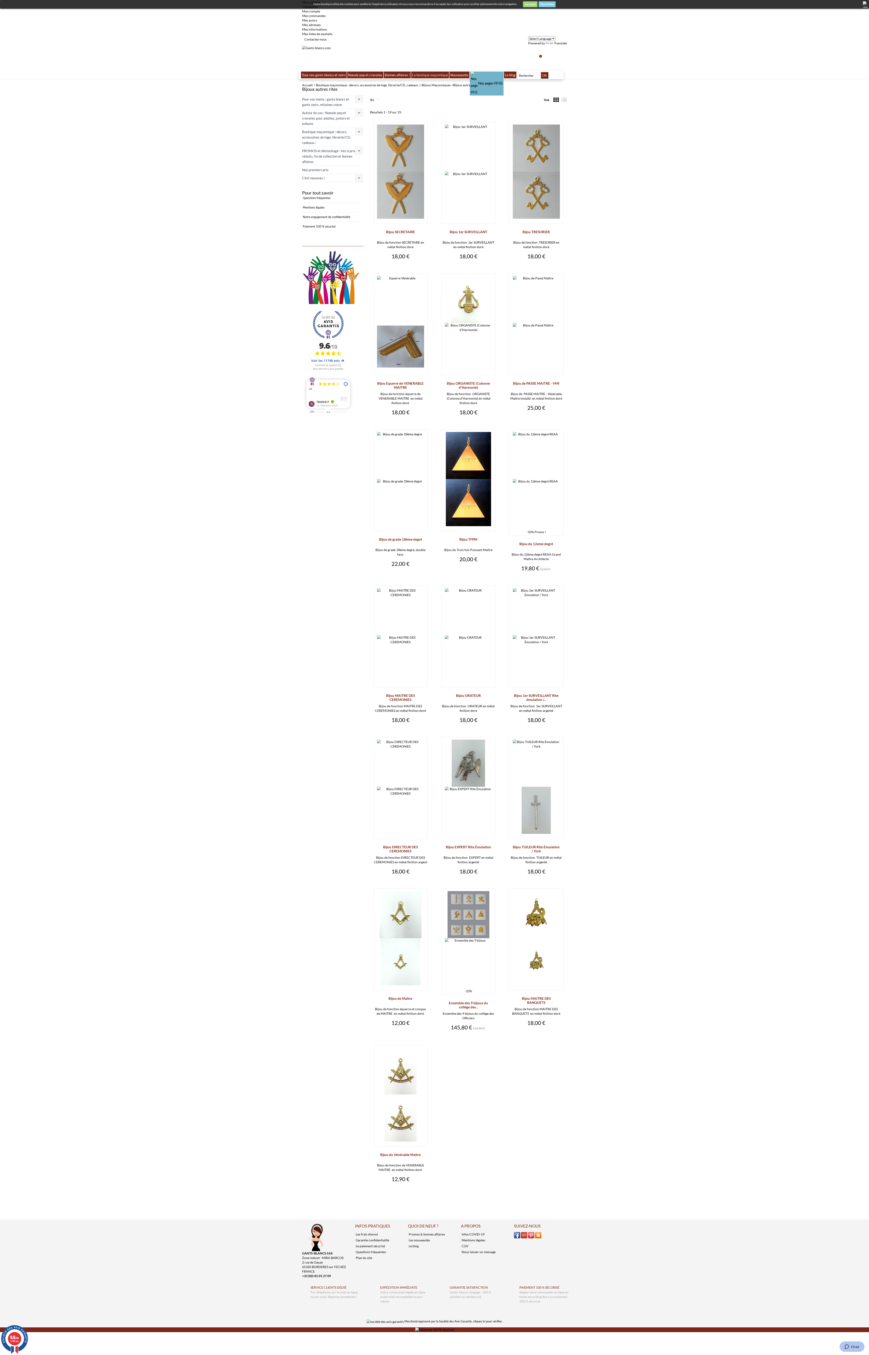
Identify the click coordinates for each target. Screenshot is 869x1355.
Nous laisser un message (478, 1252)
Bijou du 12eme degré (536, 544)
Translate (560, 43)
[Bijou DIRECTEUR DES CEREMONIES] (400, 787)
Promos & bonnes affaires (426, 1234)
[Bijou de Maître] (400, 938)
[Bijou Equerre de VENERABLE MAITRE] (400, 323)
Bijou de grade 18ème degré (400, 539)
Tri (372, 100)
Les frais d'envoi (366, 1234)
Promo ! (540, 532)
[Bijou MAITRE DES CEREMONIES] (400, 635)
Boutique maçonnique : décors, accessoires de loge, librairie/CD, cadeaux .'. (326, 137)
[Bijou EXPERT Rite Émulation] (468, 787)
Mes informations (314, 29)
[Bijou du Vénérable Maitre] (400, 1094)
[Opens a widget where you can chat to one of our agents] (851, 1347)
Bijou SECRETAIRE (400, 232)
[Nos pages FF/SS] (487, 75)
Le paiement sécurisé (370, 1246)
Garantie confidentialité (372, 1240)
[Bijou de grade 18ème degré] (400, 479)
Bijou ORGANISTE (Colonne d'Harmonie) (468, 385)
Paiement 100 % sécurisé (319, 226)
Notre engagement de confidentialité (326, 217)
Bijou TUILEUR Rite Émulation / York (536, 849)
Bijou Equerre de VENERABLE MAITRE (400, 385)
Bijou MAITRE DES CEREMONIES (400, 697)
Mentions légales (313, 207)
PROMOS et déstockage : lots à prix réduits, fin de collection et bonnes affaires (329, 156)
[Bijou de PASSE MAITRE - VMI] (536, 323)
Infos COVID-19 (473, 1234)
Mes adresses (311, 25)
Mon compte (311, 11)
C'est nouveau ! (313, 178)
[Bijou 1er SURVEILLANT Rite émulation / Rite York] (536, 635)
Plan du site (363, 1258)
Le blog (413, 1246)
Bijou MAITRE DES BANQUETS (536, 1000)
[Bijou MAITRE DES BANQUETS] (536, 938)
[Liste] (564, 100)
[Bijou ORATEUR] (468, 635)
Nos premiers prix (315, 170)
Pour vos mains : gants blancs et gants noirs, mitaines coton (325, 102)
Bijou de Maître (400, 998)
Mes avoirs (309, 20)
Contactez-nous (315, 39)
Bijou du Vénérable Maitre (400, 1155)
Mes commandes (314, 16)
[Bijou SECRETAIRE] (400, 172)
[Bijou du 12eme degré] (536, 479)
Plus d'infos (547, 4)
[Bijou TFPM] (468, 479)
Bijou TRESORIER (536, 232)
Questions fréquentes (316, 198)
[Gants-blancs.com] (316, 48)
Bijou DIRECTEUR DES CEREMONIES (400, 849)
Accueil (307, 85)
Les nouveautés (419, 1240)
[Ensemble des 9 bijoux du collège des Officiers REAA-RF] (468, 938)
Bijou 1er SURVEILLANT (468, 232)
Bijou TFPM (468, 539)
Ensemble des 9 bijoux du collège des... (468, 1005)
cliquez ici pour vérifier (487, 1321)
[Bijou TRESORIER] (536, 172)
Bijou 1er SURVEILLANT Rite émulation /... (536, 697)
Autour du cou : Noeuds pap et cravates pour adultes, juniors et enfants (326, 118)
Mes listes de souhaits (317, 34)
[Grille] (556, 100)
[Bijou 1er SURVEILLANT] (468, 172)
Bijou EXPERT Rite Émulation (468, 847)
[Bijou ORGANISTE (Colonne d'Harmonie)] (468, 323)
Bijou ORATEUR (468, 695)
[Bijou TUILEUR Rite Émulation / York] (536, 787)
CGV (464, 1246)
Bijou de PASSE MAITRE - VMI (536, 383)
